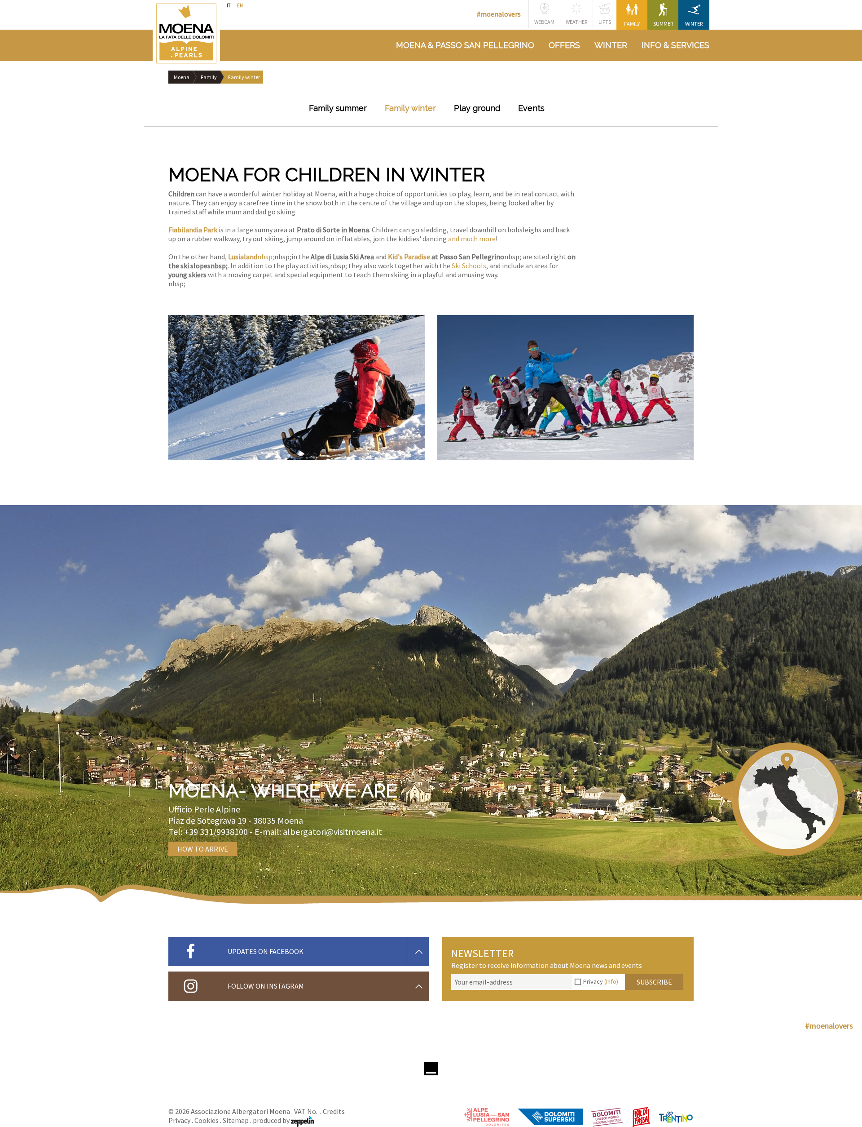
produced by (272, 1120)
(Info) (611, 981)
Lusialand (242, 256)
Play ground (477, 108)
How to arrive (202, 848)
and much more (472, 238)
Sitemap (236, 1120)
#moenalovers (499, 13)
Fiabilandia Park (192, 229)
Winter (694, 23)
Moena (181, 77)
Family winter (410, 108)
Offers (564, 45)
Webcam (544, 21)
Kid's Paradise (409, 256)
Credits (334, 1111)
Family (632, 23)
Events (531, 108)
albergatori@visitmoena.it (332, 831)
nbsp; (265, 256)
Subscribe (654, 981)
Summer (663, 23)
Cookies (206, 1120)
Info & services (675, 45)
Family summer (338, 108)
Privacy (600, 981)
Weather (576, 21)
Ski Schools (469, 265)
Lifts (604, 21)
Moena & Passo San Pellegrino (465, 45)
